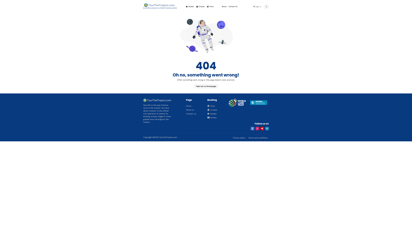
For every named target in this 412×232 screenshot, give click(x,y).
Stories (213, 117)
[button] (266, 6)
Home (188, 106)
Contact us (191, 114)
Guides (191, 6)
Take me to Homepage (206, 86)
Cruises (201, 6)
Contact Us (233, 6)
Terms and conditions (257, 138)
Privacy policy (239, 138)
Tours (211, 6)
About (224, 6)
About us (190, 110)
